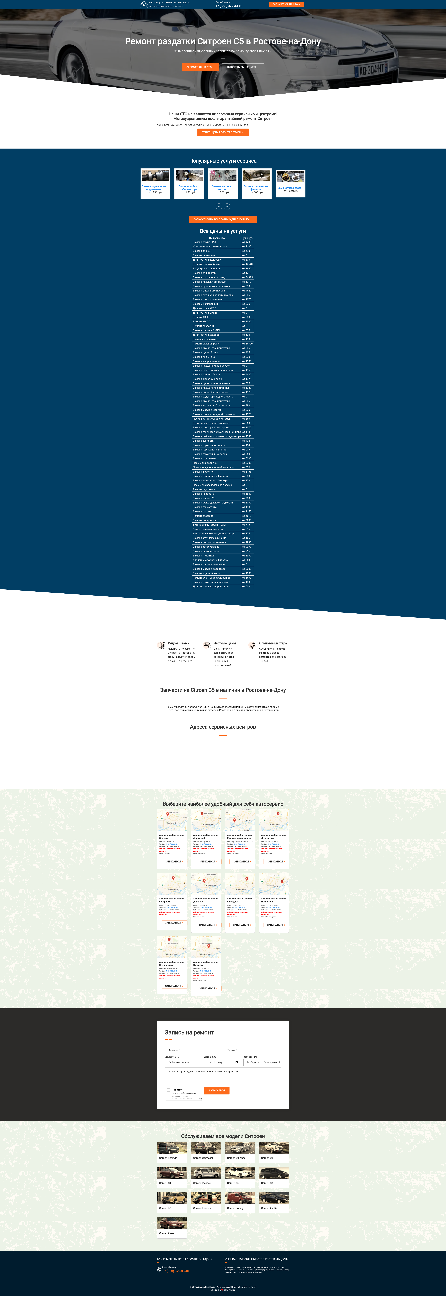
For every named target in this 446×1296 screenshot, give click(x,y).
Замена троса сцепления (208, 299)
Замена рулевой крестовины (210, 392)
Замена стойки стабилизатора (154, 188)
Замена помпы (202, 511)
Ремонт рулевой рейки (206, 343)
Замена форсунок (203, 471)
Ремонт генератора (204, 520)
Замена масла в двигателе (209, 564)
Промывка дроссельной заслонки (213, 467)
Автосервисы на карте (241, 67)
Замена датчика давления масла (213, 295)
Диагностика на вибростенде (211, 586)
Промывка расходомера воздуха (213, 484)
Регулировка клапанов (207, 268)
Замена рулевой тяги (205, 352)
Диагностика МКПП (205, 312)
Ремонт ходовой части (206, 573)
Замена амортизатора (206, 361)
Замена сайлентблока (206, 374)
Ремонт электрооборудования (211, 577)
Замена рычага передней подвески (214, 414)
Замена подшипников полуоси (211, 365)
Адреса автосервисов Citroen (161, 6)
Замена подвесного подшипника (213, 370)
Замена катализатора (206, 546)
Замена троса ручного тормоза (211, 427)
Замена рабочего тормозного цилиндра (217, 436)
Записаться (173, 861)
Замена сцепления (204, 458)
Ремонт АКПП (201, 317)
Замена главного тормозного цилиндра (217, 431)
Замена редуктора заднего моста (213, 396)
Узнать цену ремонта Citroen (221, 132)
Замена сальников (204, 272)
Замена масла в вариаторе (209, 568)
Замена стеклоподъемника (209, 542)
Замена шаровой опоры (207, 378)
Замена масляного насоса (209, 290)
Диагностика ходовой (206, 334)
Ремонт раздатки (203, 325)
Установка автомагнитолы (209, 524)
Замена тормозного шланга (209, 449)
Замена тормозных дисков (209, 445)
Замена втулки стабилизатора (211, 405)
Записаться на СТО (285, 4)
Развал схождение (204, 339)
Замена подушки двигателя (209, 281)
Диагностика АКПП (204, 308)
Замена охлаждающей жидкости (213, 502)
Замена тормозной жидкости (211, 582)
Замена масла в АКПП (206, 330)
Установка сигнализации (208, 529)
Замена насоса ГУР (204, 493)
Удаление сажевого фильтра (290, 188)
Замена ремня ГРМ (204, 242)
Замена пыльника (204, 356)
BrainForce (230, 1290)
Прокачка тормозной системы (211, 418)
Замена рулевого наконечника (211, 383)
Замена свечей (202, 250)
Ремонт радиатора (204, 489)
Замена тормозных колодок (210, 454)
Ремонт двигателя (204, 255)
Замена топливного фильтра (222, 188)
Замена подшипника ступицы (211, 387)
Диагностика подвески (207, 259)
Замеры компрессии (205, 303)
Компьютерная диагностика (210, 246)
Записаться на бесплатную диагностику (221, 219)
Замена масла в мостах (187, 188)
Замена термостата (255, 187)
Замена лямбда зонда (206, 551)
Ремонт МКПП (201, 321)
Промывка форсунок (205, 462)
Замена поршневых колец (209, 277)
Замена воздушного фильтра (210, 480)
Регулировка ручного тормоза (211, 423)
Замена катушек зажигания (209, 537)
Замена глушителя (204, 555)
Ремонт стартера (203, 515)
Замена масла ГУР (204, 498)
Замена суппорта (203, 440)
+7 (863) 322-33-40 (228, 6)
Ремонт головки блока (206, 264)
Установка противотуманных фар (213, 533)
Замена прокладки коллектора (212, 286)
